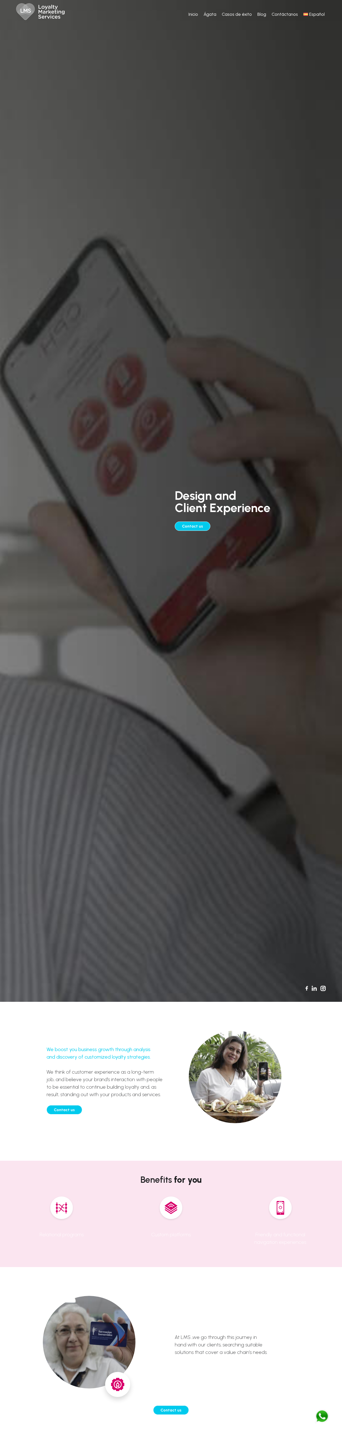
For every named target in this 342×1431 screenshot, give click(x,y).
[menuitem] (314, 14)
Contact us (192, 526)
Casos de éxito (237, 14)
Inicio (193, 14)
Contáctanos (285, 14)
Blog (261, 14)
